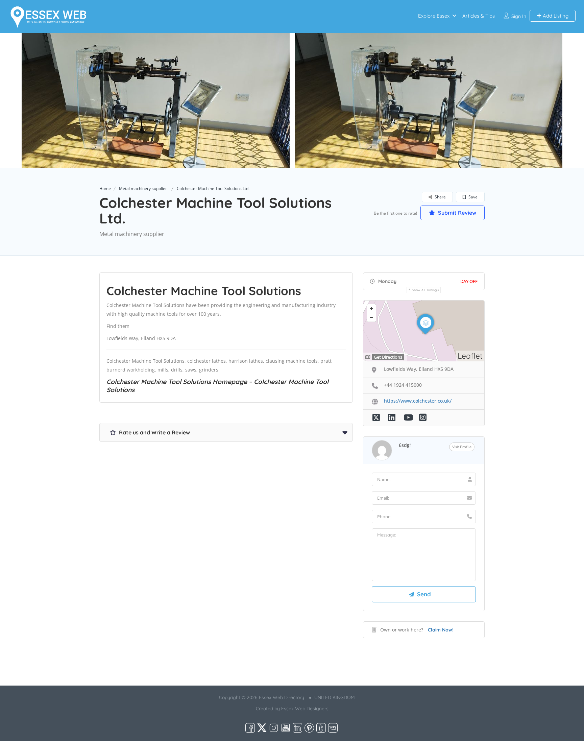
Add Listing (554, 16)
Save (472, 197)
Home (105, 188)
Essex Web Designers (304, 709)
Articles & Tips (478, 16)
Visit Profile (461, 447)
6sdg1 (405, 445)
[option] (154, 100)
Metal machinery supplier (143, 188)
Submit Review (456, 212)
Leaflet (470, 356)
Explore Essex (433, 16)
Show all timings (425, 290)
